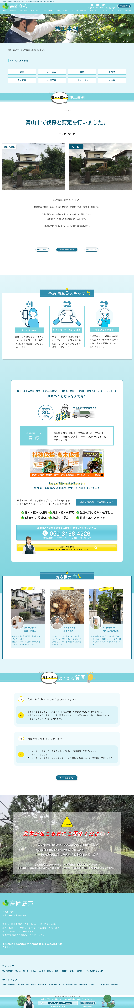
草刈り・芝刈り (62, 10)
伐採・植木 (48, 10)
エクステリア (82, 80)
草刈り (112, 71)
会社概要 (128, 10)
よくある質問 (116, 10)
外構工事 (52, 80)
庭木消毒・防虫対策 (79, 10)
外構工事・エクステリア (98, 10)
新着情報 (13, 10)
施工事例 (23, 10)
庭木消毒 (22, 80)
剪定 (22, 71)
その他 (112, 80)
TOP (4, 10)
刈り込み (52, 71)
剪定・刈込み (35, 10)
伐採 (82, 71)
